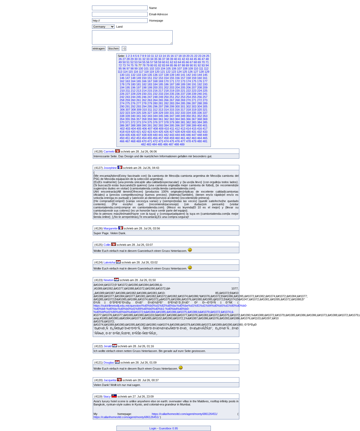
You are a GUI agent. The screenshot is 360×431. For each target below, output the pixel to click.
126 (190, 71)
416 (199, 128)
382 (188, 122)
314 (166, 109)
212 (133, 90)
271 (194, 100)
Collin (107, 244)
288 (199, 103)
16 (172, 55)
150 (144, 78)
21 (191, 55)
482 (143, 144)
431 (194, 131)
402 (122, 128)
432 (199, 131)
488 (176, 144)
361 (160, 119)
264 (155, 100)
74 (128, 65)
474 (166, 141)
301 (183, 106)
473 (160, 141)
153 (160, 78)
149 (138, 78)
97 (128, 68)
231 (149, 93)
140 (177, 74)
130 (122, 74)
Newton (108, 280)
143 (194, 74)
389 (138, 125)
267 (171, 100)
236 (177, 93)
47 (203, 59)
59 (159, 62)
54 (140, 62)
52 (132, 62)
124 (179, 71)
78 (143, 65)
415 (194, 128)
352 (199, 115)
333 (183, 112)
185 (160, 84)
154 (166, 78)
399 (194, 125)
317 (183, 109)
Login (152, 428)
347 (171, 115)
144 (199, 74)
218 (166, 90)
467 (127, 141)
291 (127, 106)
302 (188, 106)
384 (199, 122)
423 (149, 131)
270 (188, 100)
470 (144, 141)
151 (149, 78)
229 (138, 93)
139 (171, 74)
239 (194, 93)
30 (136, 59)
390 (144, 125)
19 (184, 55)
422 (144, 131)
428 (177, 131)
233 (160, 93)
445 (183, 134)
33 (147, 59)
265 (160, 100)
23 (199, 55)
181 (138, 84)
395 (171, 125)
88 (183, 65)
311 (150, 109)
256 (199, 97)
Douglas (109, 362)
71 (207, 62)
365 (183, 119)
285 (183, 103)
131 (127, 74)
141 (183, 74)
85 (171, 65)
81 (155, 65)
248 (155, 97)
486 (165, 144)
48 (207, 59)
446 (188, 134)
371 (127, 122)
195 (127, 87)
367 (194, 119)
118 (146, 71)
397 (183, 125)
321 (205, 109)
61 (167, 62)
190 (188, 84)
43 (187, 59)
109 (190, 68)
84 (167, 65)
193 (205, 84)
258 (122, 100)
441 (160, 134)
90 (191, 65)
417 (205, 128)
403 (127, 128)
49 (120, 62)
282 (166, 103)
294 (144, 106)
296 (155, 106)
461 (183, 138)
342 (144, 115)
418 (122, 131)
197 (138, 87)
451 (127, 138)
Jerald (107, 346)
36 (159, 59)
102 (151, 68)
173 (183, 81)
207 (194, 87)
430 (188, 131)
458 (166, 138)
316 (177, 109)
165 (138, 81)
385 (205, 122)
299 (171, 106)
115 (130, 71)
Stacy (107, 396)
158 (188, 78)
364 (177, 119)
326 (144, 112)
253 (183, 97)
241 (205, 93)
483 (149, 144)
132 (133, 74)
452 (133, 138)
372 (133, 122)
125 (184, 71)
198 (144, 87)
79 (147, 65)
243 (127, 97)
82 (159, 65)
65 (183, 62)
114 (125, 71)
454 (144, 138)
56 (147, 62)
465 (205, 138)
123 (173, 71)
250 (166, 97)
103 (157, 68)
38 (167, 59)
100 (140, 68)
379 (171, 122)
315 (171, 109)
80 (151, 65)
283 (171, 103)
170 (166, 81)
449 (205, 134)
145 (205, 74)
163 (127, 81)
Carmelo (109, 151)
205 (183, 87)
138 (166, 74)
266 (166, 100)
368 (199, 119)
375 (149, 122)
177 (205, 81)
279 (149, 103)
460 (177, 138)
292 (133, 106)
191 (194, 84)
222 (188, 90)
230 (144, 93)
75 (132, 65)
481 (205, 141)
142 (188, 74)
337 (205, 112)
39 (171, 59)
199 (149, 87)
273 (205, 100)
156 (177, 78)
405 (139, 128)
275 (127, 103)
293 (138, 106)
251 (171, 97)
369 (205, 119)
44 (191, 59)
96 (124, 68)
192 (199, 84)
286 (188, 103)
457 (160, 138)
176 (199, 81)
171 (171, 81)
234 (166, 93)
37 (163, 59)
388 (133, 125)
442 (166, 134)
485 (160, 144)
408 (155, 128)
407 (150, 128)
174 (188, 81)
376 (155, 122)
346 (166, 115)
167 (149, 81)
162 (122, 81)
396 (177, 125)
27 (124, 59)
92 (199, 65)
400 (199, 125)
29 (132, 59)
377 (160, 122)
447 (194, 134)
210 (122, 90)
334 (188, 112)
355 (127, 119)
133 (138, 74)
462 (188, 138)
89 (187, 65)
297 (160, 106)
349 (183, 115)
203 (171, 87)
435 (127, 134)
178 (122, 84)
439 (149, 134)
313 (160, 109)
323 (127, 112)
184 (155, 84)
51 (128, 62)
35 (155, 59)
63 (175, 62)
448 (199, 134)
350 (188, 115)
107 (179, 68)
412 (177, 128)
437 (138, 134)
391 (149, 125)
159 (194, 78)
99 (136, 68)
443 (171, 134)
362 (166, 119)
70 (203, 62)
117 (141, 71)
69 (199, 62)
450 (122, 138)
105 (168, 68)
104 (162, 68)
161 (205, 78)
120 (157, 71)
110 (196, 68)
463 (194, 138)
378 (166, 122)
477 (183, 141)
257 (205, 97)
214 (144, 90)
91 (195, 65)
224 (199, 90)
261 (138, 100)
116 (136, 71)
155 (171, 78)
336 (199, 112)
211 (127, 90)
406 (144, 128)
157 (183, 78)
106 (174, 68)
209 (205, 87)
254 (188, 97)
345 (160, 115)
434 (122, 134)
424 (155, 131)
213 (138, 90)
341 (138, 115)
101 (146, 68)
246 (144, 97)
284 (177, 103)
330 (166, 112)
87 (179, 65)
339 (127, 115)
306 (122, 109)
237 (183, 93)
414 (188, 128)
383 (194, 122)
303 (194, 106)
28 (128, 59)
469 (138, 141)
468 (133, 141)
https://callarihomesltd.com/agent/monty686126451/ (184, 413)
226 (122, 93)
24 (203, 55)
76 (136, 65)
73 (124, 65)
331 (171, 112)
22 (195, 55)
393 (160, 125)
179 (127, 84)
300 (177, 106)
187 (171, 84)
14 (164, 55)
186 (166, 84)
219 (171, 90)
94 (207, 65)
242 (122, 97)
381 (183, 122)
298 (166, 106)
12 (156, 55)
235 (171, 93)
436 (133, 134)
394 (166, 125)
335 (194, 112)
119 (151, 71)
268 (177, 100)
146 (122, 78)
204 (177, 87)
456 (155, 138)
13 (160, 55)
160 (199, 78)
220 (177, 90)
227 (127, 93)
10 (148, 55)
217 (160, 90)
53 (136, 62)
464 (199, 138)
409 (161, 128)
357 (138, 119)
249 (160, 97)
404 (133, 128)
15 (168, 55)
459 (171, 138)
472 (155, 141)
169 (160, 81)
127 (195, 71)
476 (177, 141)
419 (127, 131)
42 (183, 59)
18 (180, 55)
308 (133, 109)
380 (177, 122)
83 (163, 65)
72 (120, 65)
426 (166, 131)
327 (149, 112)
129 (207, 71)
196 (133, 87)
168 (155, 81)
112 (206, 68)
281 (160, 103)
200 (155, 87)
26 (120, 59)
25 (207, 55)
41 (179, 59)
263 (149, 100)
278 (144, 103)
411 (172, 128)
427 (171, 131)
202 (166, 87)
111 (201, 68)
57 (151, 62)
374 (144, 122)
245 (138, 97)
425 (160, 131)
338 (122, 115)
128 (201, 71)
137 (160, 74)
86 (175, 65)
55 (143, 62)
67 (191, 62)
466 (122, 141)
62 (171, 62)
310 (144, 109)
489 (182, 144)
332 (177, 112)
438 (144, 134)
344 (155, 115)
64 (179, 62)
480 (199, 141)
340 (133, 115)
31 (140, 59)
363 (171, 119)
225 (205, 90)
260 (133, 100)
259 (127, 100)
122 (168, 71)
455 (149, 138)
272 (199, 100)
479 (194, 141)
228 (133, 93)
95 (120, 68)
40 (175, 59)
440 (155, 134)
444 (177, 134)
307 (127, 109)
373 (138, 122)
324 (133, 112)
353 (205, 115)
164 (133, 81)
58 (155, 62)
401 (205, 125)
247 (149, 97)
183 (149, 84)
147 (127, 78)
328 (155, 112)
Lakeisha (109, 262)
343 (149, 115)
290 (122, 106)
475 (171, 141)
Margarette (111, 228)
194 (122, 87)
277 (138, 103)
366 (188, 119)
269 (183, 100)
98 (132, 68)
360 (155, 119)
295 (149, 106)
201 (160, 87)
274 (122, 103)
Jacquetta (110, 380)
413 (183, 128)
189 (183, 84)
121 (162, 71)
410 (166, 128)
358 (144, 119)
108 (185, 68)
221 (183, 90)
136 (155, 74)
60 (163, 62)
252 (177, 97)
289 (205, 103)
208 (199, 87)
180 (133, 84)
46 (199, 59)
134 (144, 74)
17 (176, 55)
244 (133, 97)
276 (133, 103)
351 (194, 115)
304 (199, 106)
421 (138, 131)
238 (188, 93)
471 (149, 141)
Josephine (110, 167)
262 (144, 100)
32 (143, 59)
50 (124, 62)
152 (155, 78)
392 (155, 125)
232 (155, 93)
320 (199, 109)
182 (144, 84)
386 (122, 125)
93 (203, 65)
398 (188, 125)
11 (152, 55)
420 (133, 131)
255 (194, 97)
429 (183, 131)
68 (195, 62)
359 (149, 119)
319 (194, 109)
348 (177, 115)
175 (194, 81)
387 (127, 125)
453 (138, 138)
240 (199, 93)
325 (138, 112)
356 (133, 119)
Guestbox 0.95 (168, 428)
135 (149, 74)
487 (171, 144)
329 (160, 112)
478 (188, 141)
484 (154, 144)
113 (120, 71)
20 (187, 55)
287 (194, 103)
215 (149, 90)
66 (187, 62)
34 (151, 59)
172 (177, 81)
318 (188, 109)
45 (195, 59)
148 (133, 78)
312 (155, 109)
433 (205, 131)
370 (122, 122)
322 (122, 112)
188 (177, 84)
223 (194, 90)
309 (139, 109)
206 (188, 87)
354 (122, 119)
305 (205, 106)
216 (155, 90)
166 (144, 81)
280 (155, 103)
